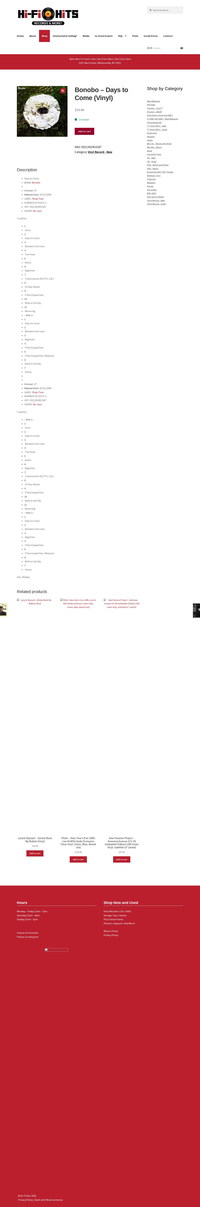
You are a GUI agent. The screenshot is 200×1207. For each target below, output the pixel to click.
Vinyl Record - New (100, 152)
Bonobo (36, 182)
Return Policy (111, 931)
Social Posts (151, 35)
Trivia (135, 35)
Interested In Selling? (65, 35)
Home (20, 35)
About (32, 35)
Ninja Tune (38, 198)
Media (86, 35)
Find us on (27, 932)
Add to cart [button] (35, 853)
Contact (168, 35)
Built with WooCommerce (49, 1199)
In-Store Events (104, 35)
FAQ (120, 35)
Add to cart (84, 131)
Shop (44, 35)
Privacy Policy (111, 935)
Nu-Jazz (37, 210)
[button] (62, 90)
